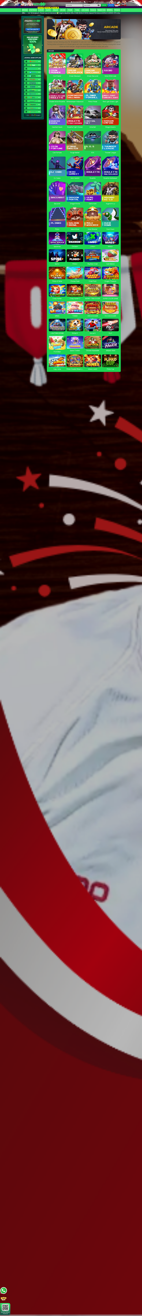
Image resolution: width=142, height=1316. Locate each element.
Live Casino (85, 10)
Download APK (77, 2)
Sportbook (33, 10)
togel (77, 10)
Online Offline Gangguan (33, 115)
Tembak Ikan (101, 10)
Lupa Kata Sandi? (111, 2)
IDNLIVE (55, 10)
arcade (62, 10)
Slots (48, 10)
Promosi (117, 10)
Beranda (25, 10)
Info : (23, 13)
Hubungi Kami (99, 2)
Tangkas (93, 10)
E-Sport (41, 10)
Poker (70, 10)
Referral (110, 10)
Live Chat (88, 2)
